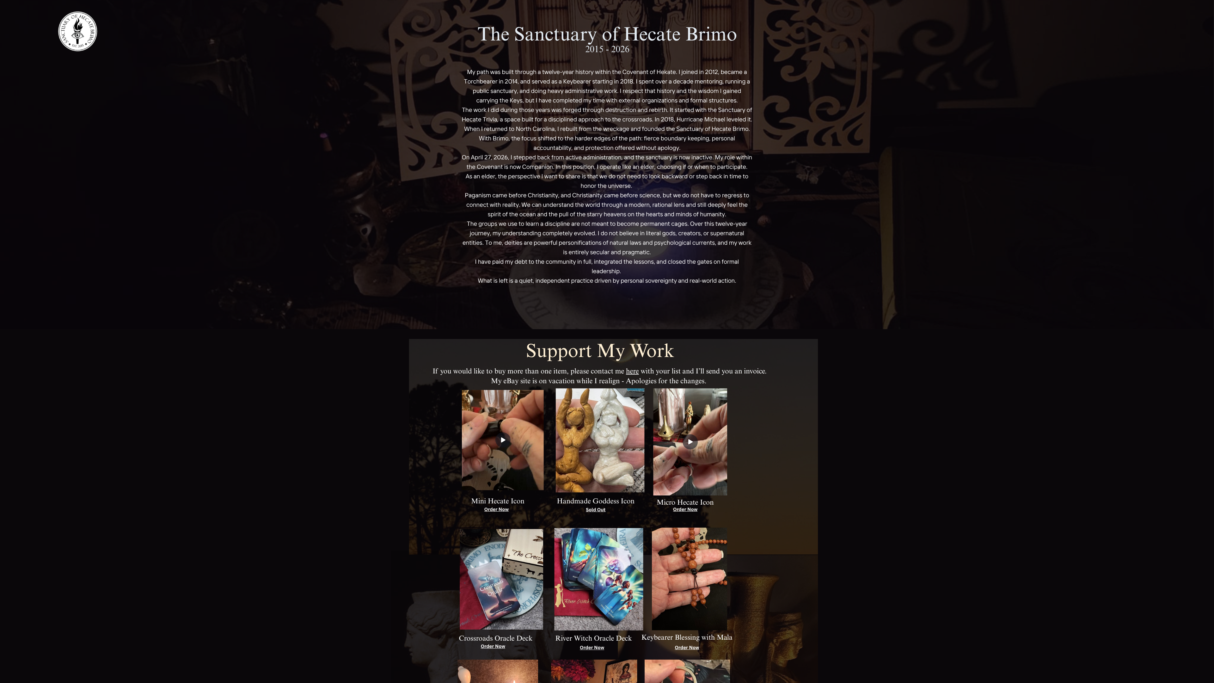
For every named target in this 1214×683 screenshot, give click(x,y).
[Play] (502, 440)
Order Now (496, 509)
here (632, 372)
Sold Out (595, 510)
